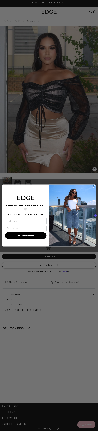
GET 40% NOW (26, 235)
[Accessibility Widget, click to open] (95, 215)
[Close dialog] (94, 186)
